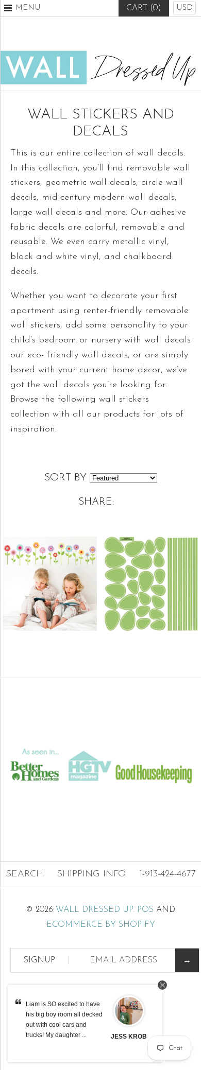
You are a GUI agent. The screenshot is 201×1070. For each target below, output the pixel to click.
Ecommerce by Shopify (100, 925)
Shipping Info (91, 874)
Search (24, 874)
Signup (39, 960)
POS (145, 910)
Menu (28, 8)
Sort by (65, 478)
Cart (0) (143, 8)
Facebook (75, 33)
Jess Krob (129, 1036)
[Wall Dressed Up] (100, 54)
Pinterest (100, 33)
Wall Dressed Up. (95, 910)
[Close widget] (162, 985)
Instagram (125, 33)
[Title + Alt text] (100, 736)
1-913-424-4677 (167, 874)
